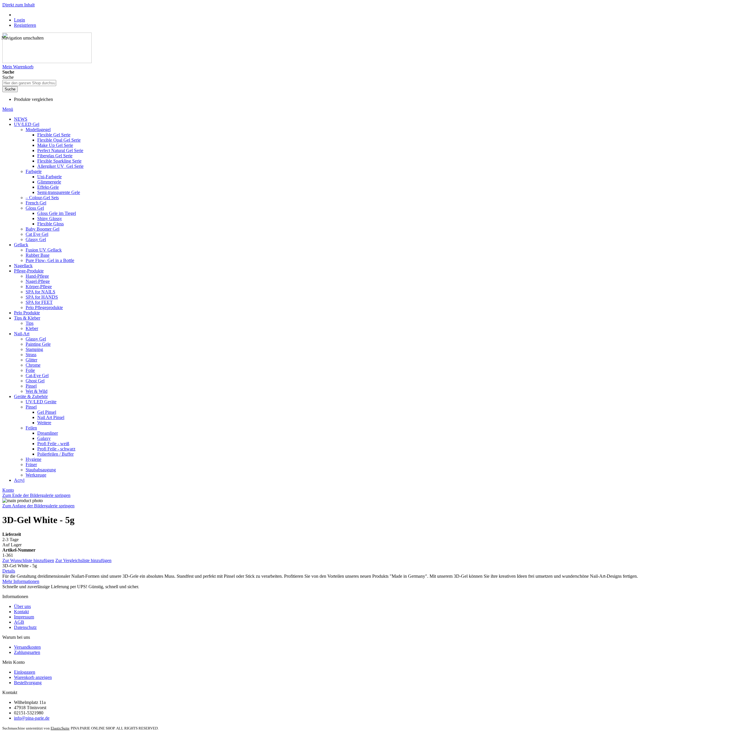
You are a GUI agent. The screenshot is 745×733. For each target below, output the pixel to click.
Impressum (24, 616)
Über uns (22, 606)
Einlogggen (24, 672)
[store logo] (47, 61)
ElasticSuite (60, 728)
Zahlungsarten (27, 652)
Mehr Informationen (20, 581)
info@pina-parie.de (31, 718)
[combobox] (29, 83)
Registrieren (25, 25)
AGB (19, 622)
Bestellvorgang (28, 682)
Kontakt (21, 611)
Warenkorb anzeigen (33, 677)
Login (19, 19)
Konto (8, 490)
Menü (7, 109)
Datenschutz (25, 627)
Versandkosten (27, 647)
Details (8, 570)
